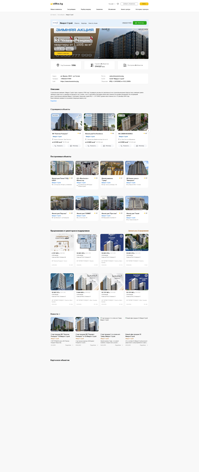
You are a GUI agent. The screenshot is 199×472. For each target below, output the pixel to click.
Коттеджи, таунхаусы (142, 9)
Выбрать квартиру (63, 53)
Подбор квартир (86, 9)
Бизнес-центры (125, 9)
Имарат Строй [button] (57, 136)
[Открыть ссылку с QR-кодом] (80, 129)
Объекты (76, 23)
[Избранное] (118, 4)
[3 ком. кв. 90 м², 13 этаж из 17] (87, 289)
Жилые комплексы (56, 9)
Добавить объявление (129, 4)
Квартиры (84, 23)
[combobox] (112, 4)
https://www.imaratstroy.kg (70, 81)
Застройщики (71, 9)
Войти (144, 4)
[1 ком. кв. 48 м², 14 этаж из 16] (62, 250)
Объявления (112, 9)
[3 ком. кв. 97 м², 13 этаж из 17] (87, 250)
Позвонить (60, 146)
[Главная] (57, 4)
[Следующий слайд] (148, 131)
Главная (54, 14)
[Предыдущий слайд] (50, 131)
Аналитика (99, 9)
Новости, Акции (93, 23)
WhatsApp (141, 23)
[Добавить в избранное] (79, 115)
